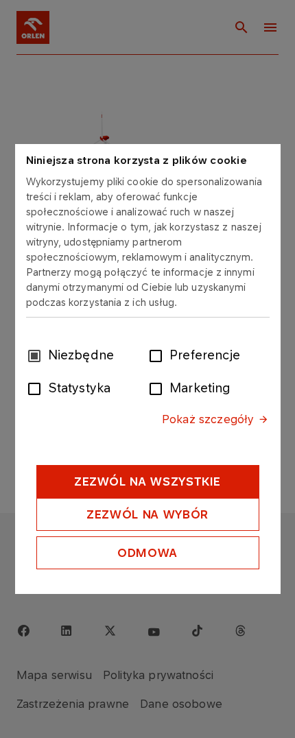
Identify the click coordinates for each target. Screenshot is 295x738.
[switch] (158, 354)
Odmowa (147, 553)
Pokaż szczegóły (208, 419)
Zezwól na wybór (147, 514)
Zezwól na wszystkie (147, 481)
